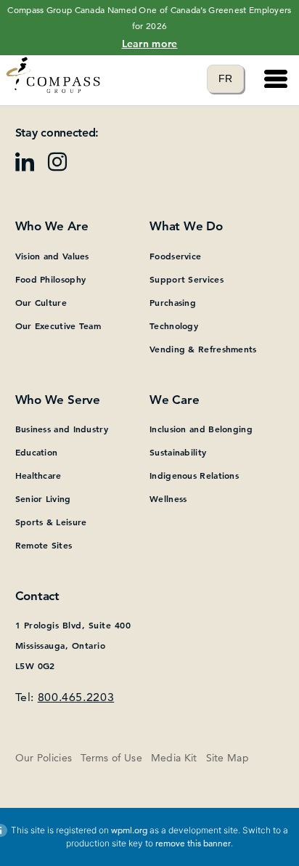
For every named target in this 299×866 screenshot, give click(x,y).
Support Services (187, 279)
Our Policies (44, 757)
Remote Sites (44, 545)
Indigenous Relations (194, 475)
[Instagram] (63, 166)
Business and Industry (61, 428)
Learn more (150, 43)
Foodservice (175, 256)
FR (231, 78)
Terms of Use (111, 757)
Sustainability (178, 452)
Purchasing (173, 302)
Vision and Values (52, 256)
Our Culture (41, 302)
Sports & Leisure (51, 521)
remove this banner (193, 843)
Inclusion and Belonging (201, 428)
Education (36, 452)
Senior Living (43, 498)
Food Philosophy (50, 279)
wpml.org (129, 830)
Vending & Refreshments (203, 349)
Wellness (168, 498)
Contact (37, 595)
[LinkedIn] (30, 166)
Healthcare (38, 475)
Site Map (227, 757)
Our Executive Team (58, 325)
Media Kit (174, 757)
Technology (174, 325)
